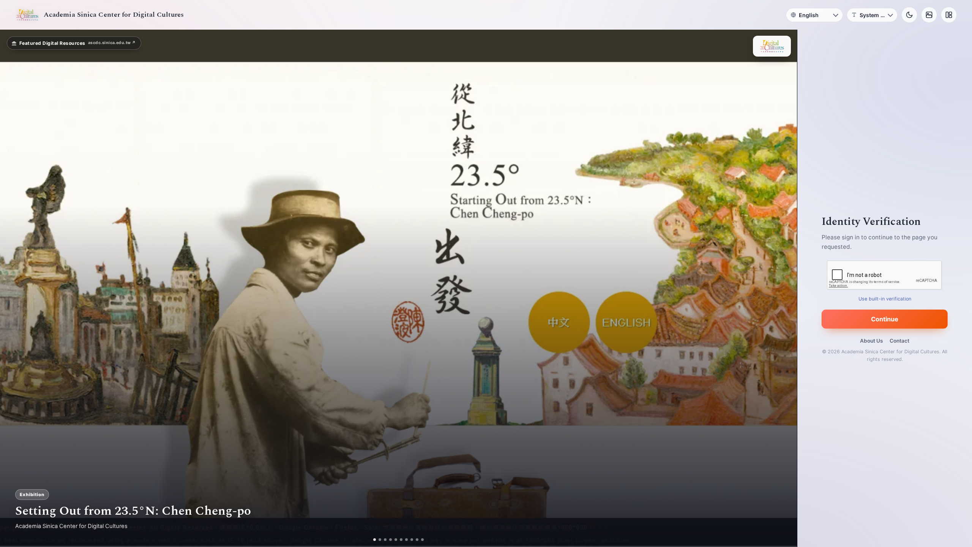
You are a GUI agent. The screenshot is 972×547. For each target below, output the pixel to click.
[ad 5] (395, 539)
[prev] (13, 288)
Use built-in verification (884, 299)
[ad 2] (380, 539)
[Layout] (949, 15)
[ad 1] (374, 539)
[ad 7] (406, 539)
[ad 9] (417, 539)
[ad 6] (401, 539)
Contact (899, 341)
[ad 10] (422, 539)
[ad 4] (390, 539)
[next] (783, 288)
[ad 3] (385, 539)
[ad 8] (411, 539)
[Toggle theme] (909, 15)
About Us (871, 341)
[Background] (929, 15)
